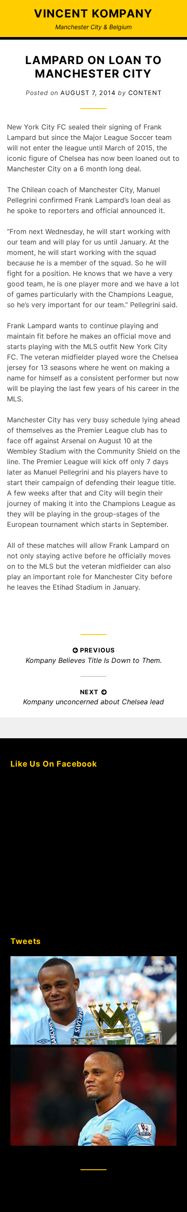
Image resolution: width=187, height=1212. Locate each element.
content (145, 92)
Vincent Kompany (93, 13)
